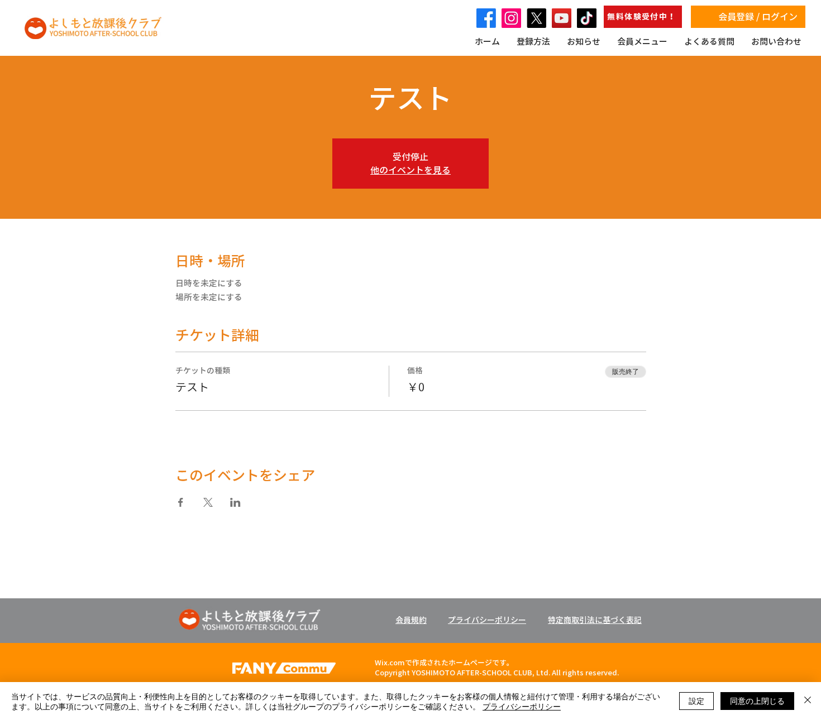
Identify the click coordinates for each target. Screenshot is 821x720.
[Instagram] (511, 18)
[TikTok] (586, 18)
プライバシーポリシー (522, 706)
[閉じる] (807, 701)
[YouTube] (561, 18)
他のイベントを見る (410, 170)
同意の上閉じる (757, 700)
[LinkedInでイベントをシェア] (235, 502)
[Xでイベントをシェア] (208, 502)
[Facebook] (486, 18)
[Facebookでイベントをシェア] (180, 502)
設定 (696, 700)
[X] (536, 18)
